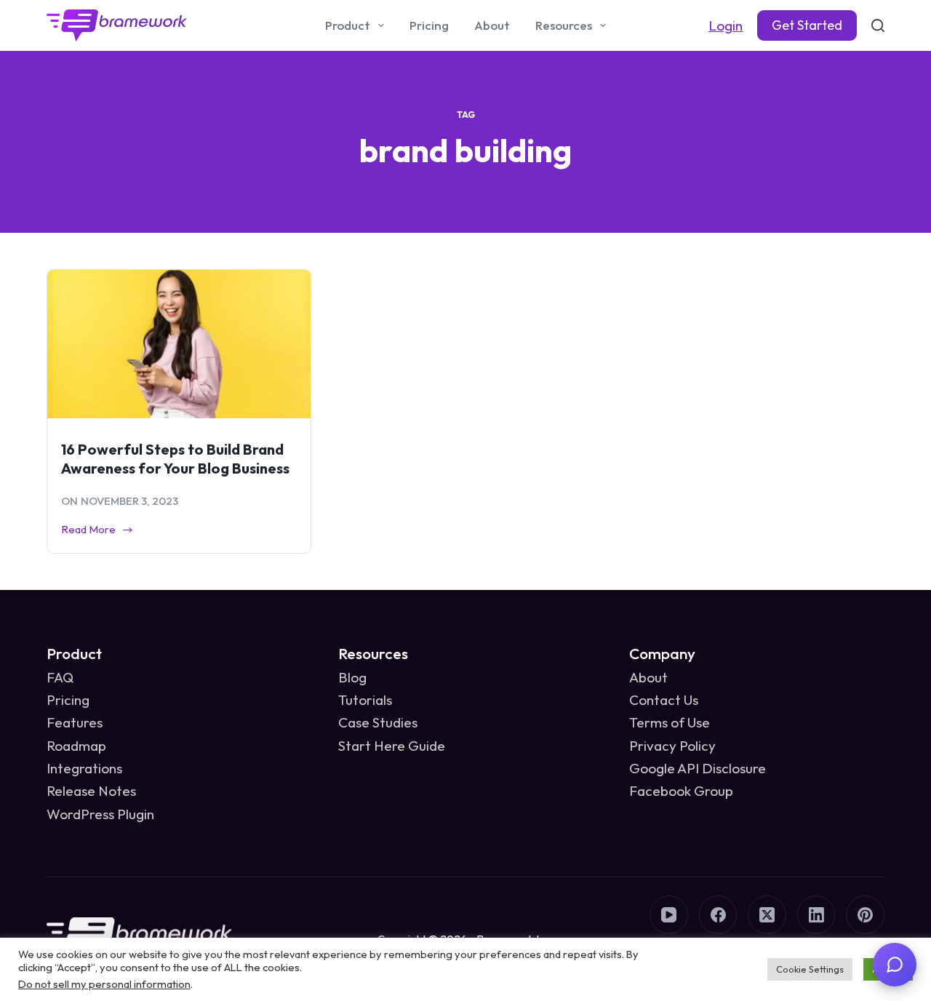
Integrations (84, 768)
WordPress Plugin (100, 814)
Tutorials (365, 700)
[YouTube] (669, 915)
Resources (563, 25)
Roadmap (76, 745)
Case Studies (377, 722)
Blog (352, 677)
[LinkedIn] (816, 915)
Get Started (807, 25)
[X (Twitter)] (767, 915)
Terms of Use (669, 722)
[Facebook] (718, 915)
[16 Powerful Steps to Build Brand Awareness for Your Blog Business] (179, 344)
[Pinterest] (865, 915)
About (492, 25)
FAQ (60, 677)
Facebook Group (681, 790)
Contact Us (663, 700)
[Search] (877, 25)
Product (347, 25)
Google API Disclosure (697, 768)
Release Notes (91, 790)
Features (75, 722)
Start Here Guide (391, 745)
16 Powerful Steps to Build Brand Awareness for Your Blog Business (175, 458)
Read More (88, 530)
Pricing (429, 25)
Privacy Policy (672, 745)
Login (725, 25)
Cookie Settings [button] (810, 969)
